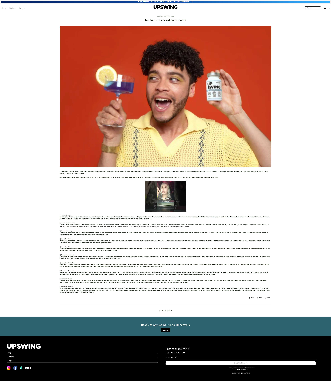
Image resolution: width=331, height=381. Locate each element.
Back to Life (167, 310)
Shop (4, 8)
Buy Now (165, 330)
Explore (12, 8)
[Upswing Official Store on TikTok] (26, 368)
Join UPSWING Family (241, 363)
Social (160, 16)
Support (22, 8)
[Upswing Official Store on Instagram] (8, 368)
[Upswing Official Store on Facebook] (15, 368)
